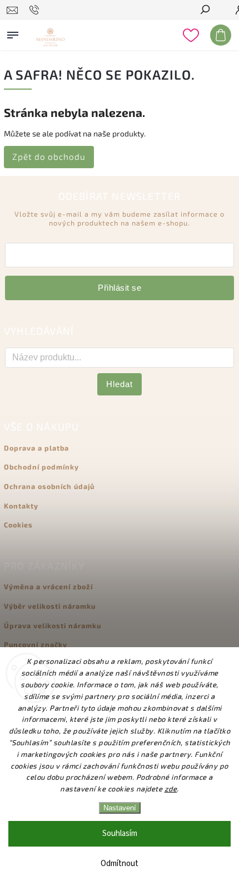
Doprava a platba (36, 447)
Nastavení (119, 808)
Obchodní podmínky (41, 466)
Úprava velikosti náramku (52, 625)
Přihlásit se (119, 287)
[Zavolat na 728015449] (36, 10)
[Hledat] (204, 10)
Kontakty (21, 505)
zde (171, 788)
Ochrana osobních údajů (49, 486)
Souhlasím (119, 833)
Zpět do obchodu (49, 156)
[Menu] (12, 33)
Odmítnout (119, 863)
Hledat (119, 384)
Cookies (18, 524)
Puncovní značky (35, 644)
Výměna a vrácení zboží (48, 586)
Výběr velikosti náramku (50, 606)
